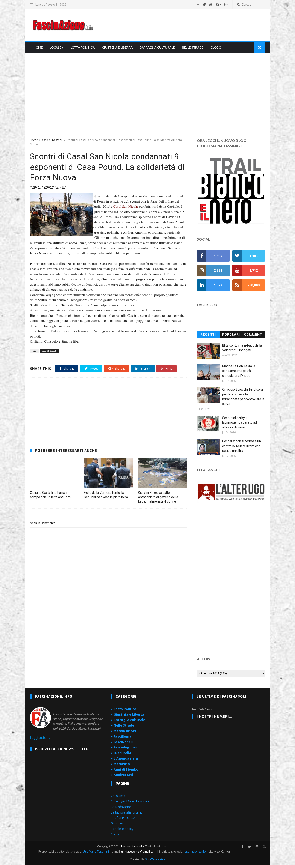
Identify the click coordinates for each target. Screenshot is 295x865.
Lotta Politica (82, 47)
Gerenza (117, 823)
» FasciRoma (121, 736)
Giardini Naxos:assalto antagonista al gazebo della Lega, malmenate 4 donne (158, 497)
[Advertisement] (181, 25)
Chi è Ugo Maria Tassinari (130, 801)
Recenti (208, 334)
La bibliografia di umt (126, 812)
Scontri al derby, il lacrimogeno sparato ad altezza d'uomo (239, 422)
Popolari (231, 334)
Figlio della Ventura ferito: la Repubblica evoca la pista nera (106, 495)
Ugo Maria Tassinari (96, 851)
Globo (215, 47)
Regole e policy (122, 828)
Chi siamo (118, 795)
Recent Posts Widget (202, 708)
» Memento (120, 764)
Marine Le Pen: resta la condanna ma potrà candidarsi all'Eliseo (238, 370)
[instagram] (226, 4)
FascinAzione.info (132, 846)
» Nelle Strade (122, 725)
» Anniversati (122, 774)
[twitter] (204, 4)
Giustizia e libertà (117, 47)
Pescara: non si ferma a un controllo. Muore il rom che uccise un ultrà (241, 445)
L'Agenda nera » (46, 58)
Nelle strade (192, 47)
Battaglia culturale (157, 47)
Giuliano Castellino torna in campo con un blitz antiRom (50, 495)
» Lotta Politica (123, 709)
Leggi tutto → (40, 737)
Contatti (117, 834)
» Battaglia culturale (128, 720)
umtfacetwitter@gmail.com (139, 851)
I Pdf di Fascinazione (126, 817)
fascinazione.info (195, 851)
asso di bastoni (52, 140)
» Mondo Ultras (123, 731)
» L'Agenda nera (124, 758)
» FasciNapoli (122, 742)
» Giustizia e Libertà (127, 714)
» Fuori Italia (121, 753)
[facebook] (198, 4)
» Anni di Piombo (124, 769)
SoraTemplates (155, 859)
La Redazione (121, 807)
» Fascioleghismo (125, 747)
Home (38, 47)
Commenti (253, 334)
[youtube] (211, 4)
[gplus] (218, 4)
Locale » (56, 47)
